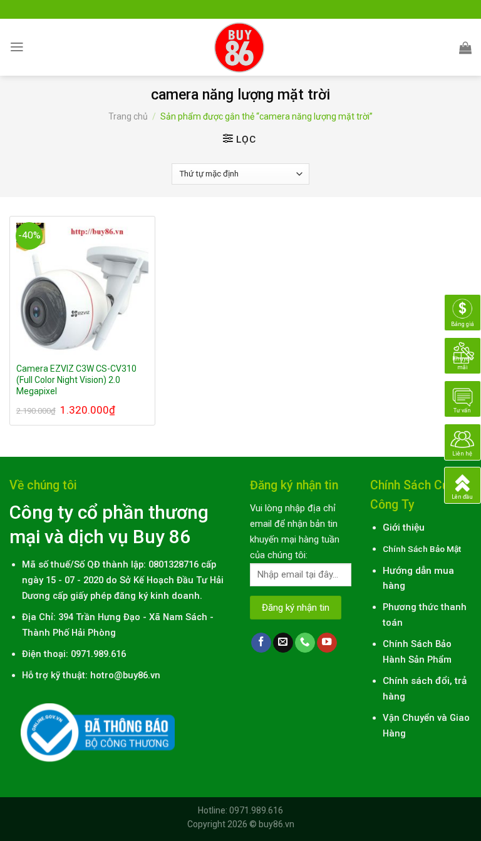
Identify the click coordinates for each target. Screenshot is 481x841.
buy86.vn (276, 824)
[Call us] (305, 643)
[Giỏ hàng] (465, 47)
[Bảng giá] (462, 312)
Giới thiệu (404, 527)
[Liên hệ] (462, 441)
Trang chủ (128, 116)
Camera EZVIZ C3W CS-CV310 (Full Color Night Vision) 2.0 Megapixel (76, 380)
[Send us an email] (283, 643)
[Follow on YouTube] (327, 643)
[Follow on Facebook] (261, 643)
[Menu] (16, 47)
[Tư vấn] (462, 398)
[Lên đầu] (462, 485)
